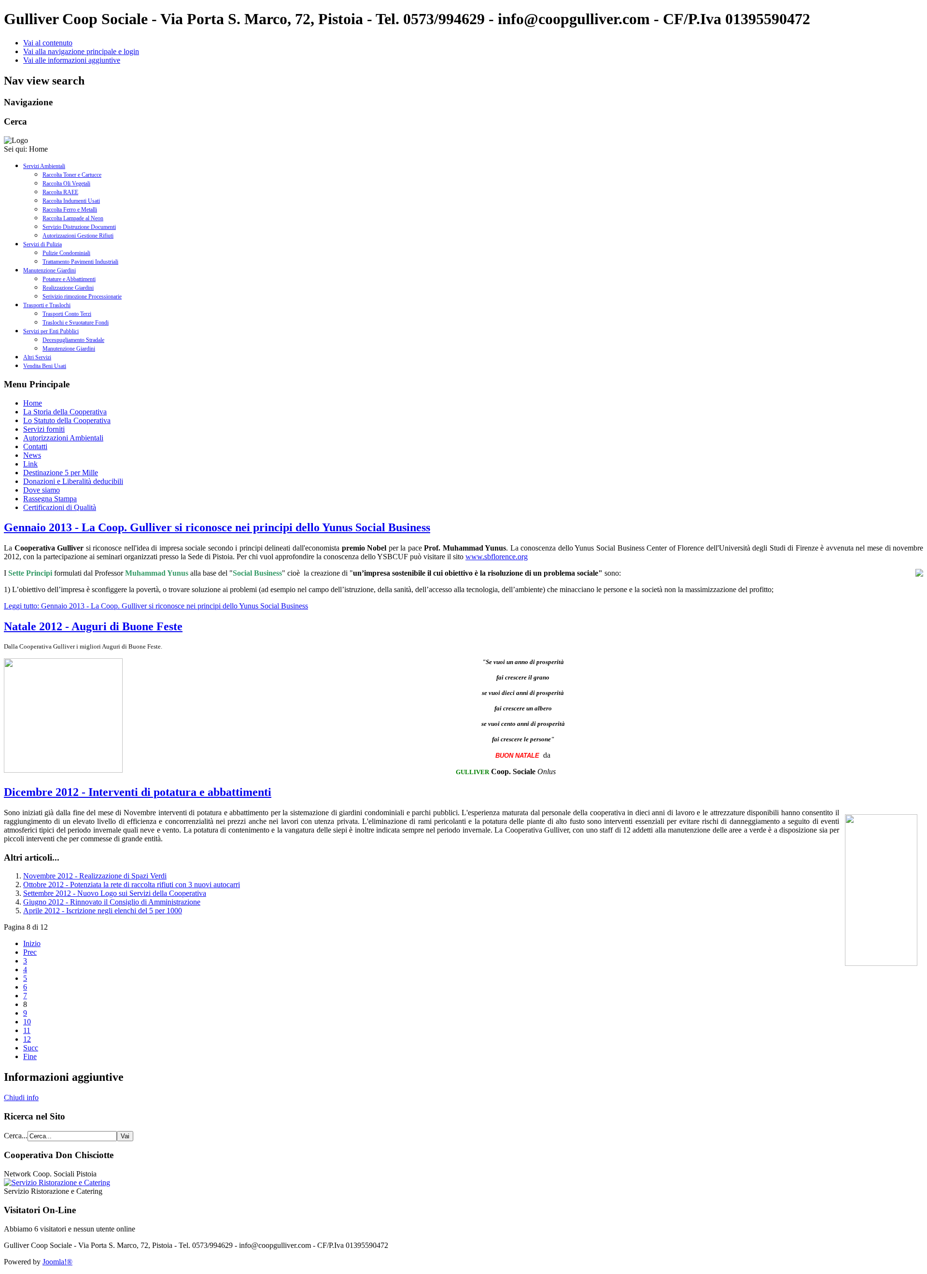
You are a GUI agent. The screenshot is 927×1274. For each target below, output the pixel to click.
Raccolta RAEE (60, 192)
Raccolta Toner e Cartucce (71, 174)
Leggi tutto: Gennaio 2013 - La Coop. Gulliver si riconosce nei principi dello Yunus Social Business (156, 606)
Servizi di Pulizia (42, 244)
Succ (30, 1048)
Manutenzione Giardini (49, 270)
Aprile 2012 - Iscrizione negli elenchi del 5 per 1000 (102, 910)
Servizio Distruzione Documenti (79, 227)
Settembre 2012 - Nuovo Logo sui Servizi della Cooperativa (114, 893)
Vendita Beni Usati (44, 366)
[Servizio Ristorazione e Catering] (57, 1182)
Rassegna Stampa (50, 499)
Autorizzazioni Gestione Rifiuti (77, 235)
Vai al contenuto (47, 43)
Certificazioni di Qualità (59, 507)
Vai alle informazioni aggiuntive (71, 60)
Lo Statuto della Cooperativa (67, 420)
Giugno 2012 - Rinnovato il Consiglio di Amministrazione (111, 902)
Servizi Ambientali (44, 166)
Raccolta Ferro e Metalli (69, 209)
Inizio (32, 943)
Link (30, 464)
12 (27, 1039)
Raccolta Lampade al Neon (72, 218)
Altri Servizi (37, 357)
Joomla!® (57, 1262)
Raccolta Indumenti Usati (71, 201)
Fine (30, 1056)
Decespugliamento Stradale (73, 340)
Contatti (35, 446)
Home (32, 403)
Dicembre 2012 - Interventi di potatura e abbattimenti (137, 792)
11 (26, 1030)
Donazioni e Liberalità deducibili (73, 481)
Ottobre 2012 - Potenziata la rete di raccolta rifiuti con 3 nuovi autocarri (131, 884)
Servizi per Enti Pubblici (51, 331)
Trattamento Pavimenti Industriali (80, 261)
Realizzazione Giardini (68, 287)
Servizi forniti (44, 429)
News (32, 455)
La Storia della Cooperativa (65, 412)
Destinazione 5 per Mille (60, 472)
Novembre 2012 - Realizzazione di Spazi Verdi (95, 876)
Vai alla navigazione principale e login (81, 51)
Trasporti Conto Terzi (66, 314)
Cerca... (16, 1136)
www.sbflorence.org (496, 556)
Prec (30, 952)
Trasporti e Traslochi (46, 305)
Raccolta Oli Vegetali (66, 183)
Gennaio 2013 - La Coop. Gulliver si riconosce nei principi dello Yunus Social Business (217, 527)
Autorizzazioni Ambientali (63, 438)
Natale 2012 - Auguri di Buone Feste (93, 626)
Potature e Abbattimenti (69, 279)
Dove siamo (41, 490)
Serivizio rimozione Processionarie (82, 296)
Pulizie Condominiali (66, 253)
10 (27, 1022)
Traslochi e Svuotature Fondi (75, 322)
